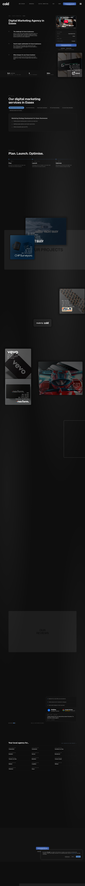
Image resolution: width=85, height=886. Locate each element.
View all (73, 793)
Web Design (22, 3)
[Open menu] (80, 4)
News (59, 3)
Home (9, 15)
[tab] (16, 108)
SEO (53, 3)
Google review (30, 718)
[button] (22, 3)
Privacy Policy (74, 853)
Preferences (67, 856)
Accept (78, 856)
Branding (31, 3)
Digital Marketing (43, 3)
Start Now (39, 851)
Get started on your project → (69, 743)
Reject (73, 856)
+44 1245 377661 (36, 855)
